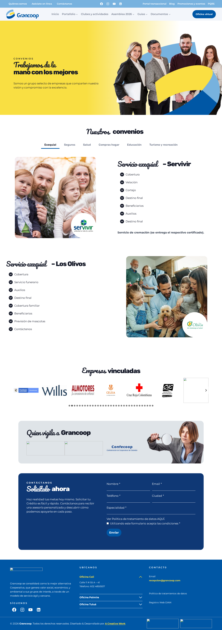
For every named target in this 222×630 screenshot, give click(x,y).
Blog (172, 3)
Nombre (113, 483)
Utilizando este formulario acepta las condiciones (145, 523)
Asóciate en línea (42, 3)
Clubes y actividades (94, 14)
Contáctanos (64, 3)
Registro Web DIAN (160, 602)
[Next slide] (206, 390)
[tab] (50, 145)
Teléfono (113, 495)
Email (157, 483)
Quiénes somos (18, 3)
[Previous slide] (16, 390)
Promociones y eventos (191, 3)
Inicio (55, 14)
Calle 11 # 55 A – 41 (89, 582)
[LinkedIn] (120, 4)
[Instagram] (108, 4)
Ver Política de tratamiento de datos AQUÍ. (136, 519)
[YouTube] (114, 4)
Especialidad (116, 507)
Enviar (114, 532)
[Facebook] (101, 4)
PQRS (211, 3)
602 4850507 (97, 586)
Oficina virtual (204, 14)
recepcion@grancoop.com (164, 580)
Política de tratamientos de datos (168, 593)
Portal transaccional (154, 3)
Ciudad (158, 495)
